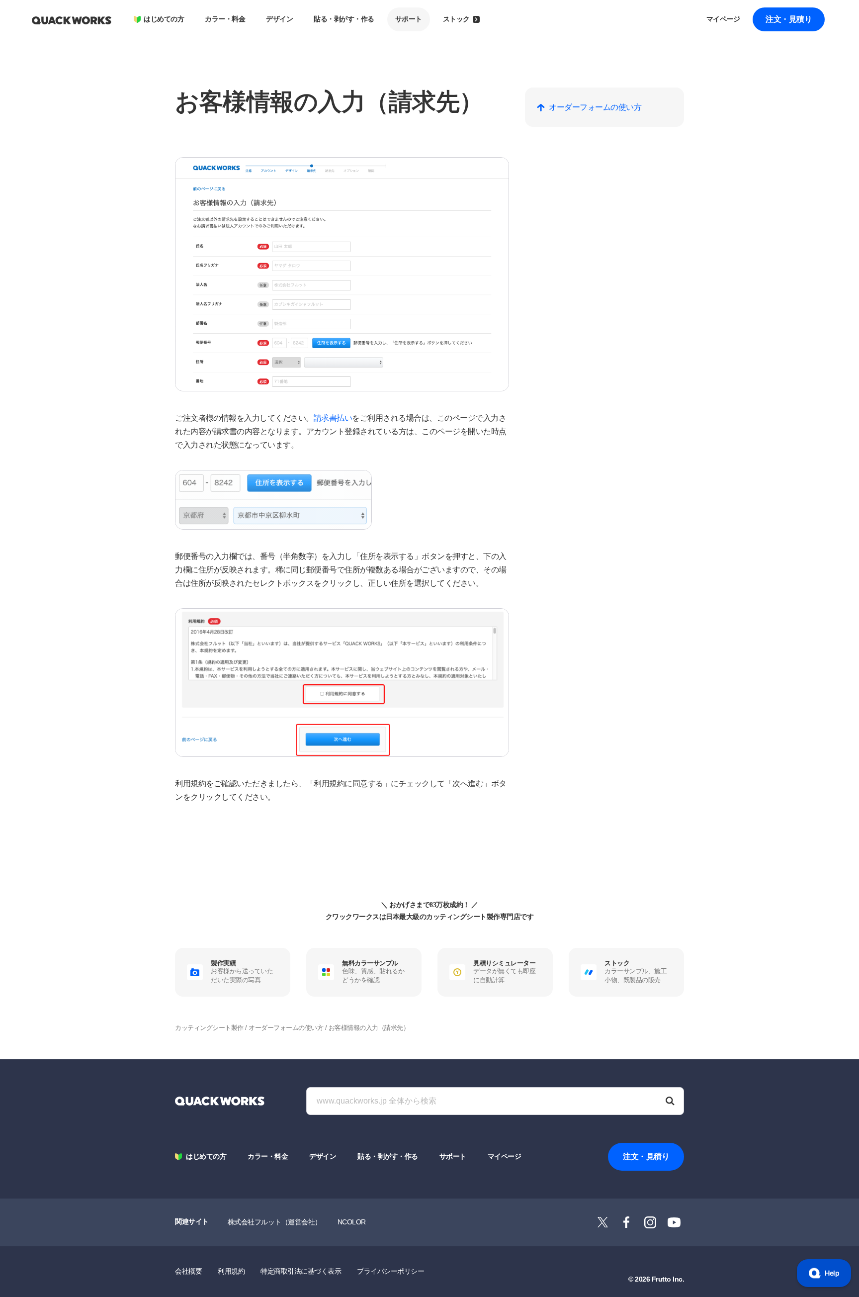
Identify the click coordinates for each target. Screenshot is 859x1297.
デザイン (279, 19)
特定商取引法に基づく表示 (300, 1271)
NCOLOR (352, 1222)
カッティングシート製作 (209, 1027)
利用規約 (231, 1271)
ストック (456, 19)
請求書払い (333, 418)
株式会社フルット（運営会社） (275, 1222)
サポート (408, 19)
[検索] (670, 1101)
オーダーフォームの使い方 (286, 1027)
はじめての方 (164, 19)
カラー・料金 (225, 19)
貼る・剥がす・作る (344, 19)
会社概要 (188, 1271)
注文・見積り (789, 19)
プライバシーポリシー (390, 1271)
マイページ (723, 19)
